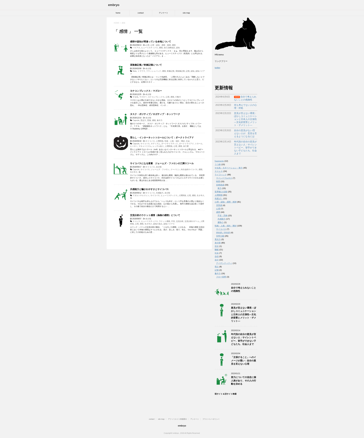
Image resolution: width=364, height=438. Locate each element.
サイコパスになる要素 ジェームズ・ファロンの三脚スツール (162, 163)
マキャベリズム (145, 146)
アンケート (163, 13)
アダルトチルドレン (141, 195)
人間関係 (159, 141)
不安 (173, 221)
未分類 (148, 68)
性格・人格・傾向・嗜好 (175, 141)
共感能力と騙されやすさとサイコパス (149, 189)
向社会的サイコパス (189, 169)
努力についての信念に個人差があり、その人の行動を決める (243, 380)
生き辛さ (133, 172)
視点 (217, 266)
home (118, 13)
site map (186, 13)
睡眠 (217, 249)
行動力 (178, 97)
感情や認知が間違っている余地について (150, 41)
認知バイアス (169, 224)
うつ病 (218, 164)
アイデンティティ (224, 263)
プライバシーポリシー (211, 419)
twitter (217, 67)
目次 (217, 246)
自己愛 (186, 146)
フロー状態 (221, 277)
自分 (217, 260)
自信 (217, 256)
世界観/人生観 (221, 192)
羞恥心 (221, 222)
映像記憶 (170, 71)
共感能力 (159, 193)
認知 (178, 48)
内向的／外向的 (223, 232)
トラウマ (141, 71)
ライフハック (221, 174)
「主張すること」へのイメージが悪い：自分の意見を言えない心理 (243, 360)
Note (134, 71)
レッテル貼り (158, 146)
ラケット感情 (164, 221)
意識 (149, 120)
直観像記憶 (180, 71)
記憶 (188, 71)
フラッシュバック (153, 71)
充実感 (219, 205)
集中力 (159, 120)
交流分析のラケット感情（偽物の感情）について (155, 215)
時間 (218, 181)
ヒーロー (133, 146)
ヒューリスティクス (149, 48)
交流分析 (179, 221)
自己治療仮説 (169, 48)
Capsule (136, 120)
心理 (147, 45)
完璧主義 (220, 236)
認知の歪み (157, 224)
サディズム (155, 144)
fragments (219, 161)
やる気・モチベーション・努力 (229, 168)
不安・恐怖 (223, 215)
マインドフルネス (224, 178)
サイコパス (150, 141)
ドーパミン (175, 169)
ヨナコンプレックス (156, 97)
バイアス (136, 48)
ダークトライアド (186, 144)
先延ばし (219, 198)
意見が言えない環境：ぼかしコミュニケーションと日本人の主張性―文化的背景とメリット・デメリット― (243, 314)
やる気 (135, 97)
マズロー (143, 97)
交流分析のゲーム (192, 221)
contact (141, 13)
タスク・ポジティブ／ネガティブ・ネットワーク (155, 114)
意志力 (143, 120)
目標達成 (220, 185)
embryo (113, 5)
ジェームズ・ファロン (160, 169)
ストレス (136, 221)
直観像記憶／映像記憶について (146, 65)
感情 (174, 45)
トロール (198, 144)
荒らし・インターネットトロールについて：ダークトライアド (163, 137)
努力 (220, 188)
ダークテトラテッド (169, 144)
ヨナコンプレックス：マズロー (146, 91)
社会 (188, 141)
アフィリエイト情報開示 (177, 419)
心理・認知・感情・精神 (160, 45)
